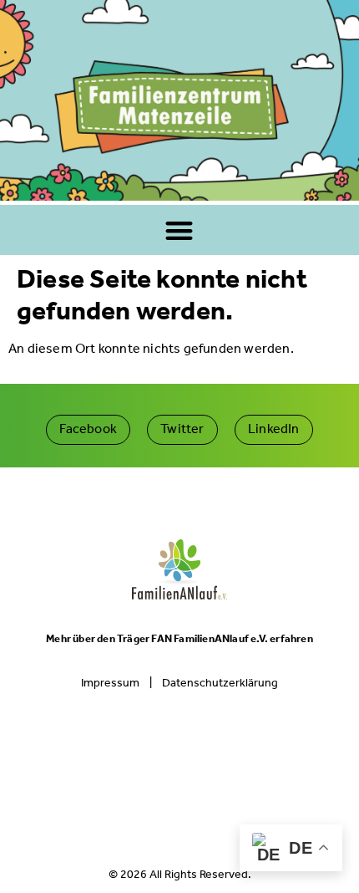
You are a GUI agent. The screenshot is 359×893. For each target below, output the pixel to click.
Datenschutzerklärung (220, 683)
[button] (180, 230)
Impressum (110, 683)
